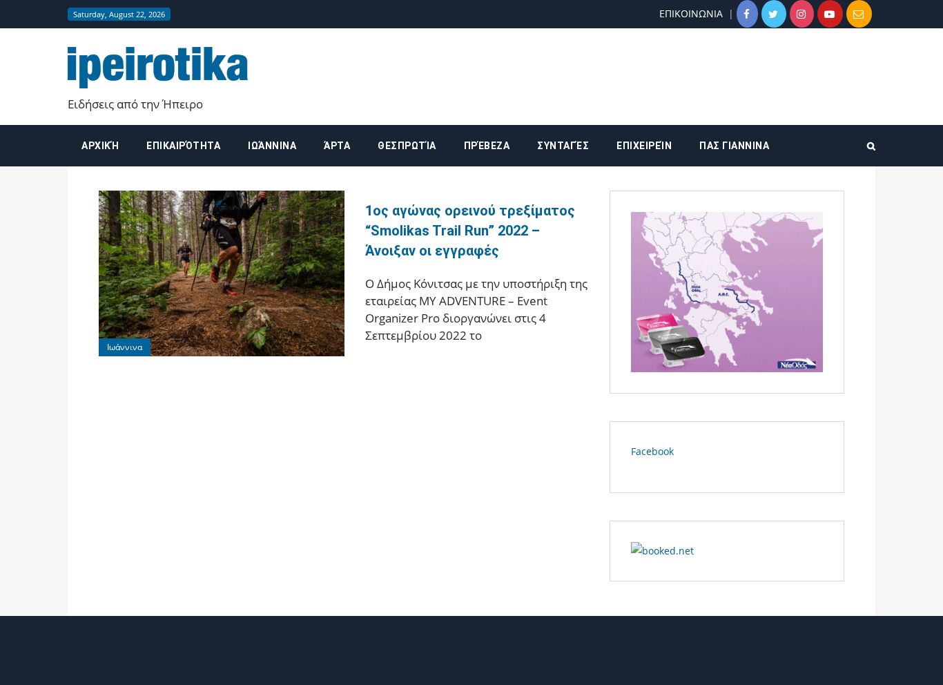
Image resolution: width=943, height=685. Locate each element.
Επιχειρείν (644, 145)
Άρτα (337, 145)
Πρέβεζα (487, 145)
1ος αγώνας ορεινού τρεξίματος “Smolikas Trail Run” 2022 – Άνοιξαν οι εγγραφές (470, 230)
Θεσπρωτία (407, 145)
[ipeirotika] (158, 67)
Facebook (652, 451)
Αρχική (100, 145)
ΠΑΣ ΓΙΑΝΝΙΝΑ (734, 145)
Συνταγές (563, 145)
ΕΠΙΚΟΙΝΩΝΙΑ (691, 13)
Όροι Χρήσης (471, 662)
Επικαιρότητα (183, 145)
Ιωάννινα (272, 145)
